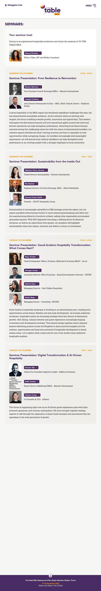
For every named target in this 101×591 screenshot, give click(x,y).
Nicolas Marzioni (32, 87)
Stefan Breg (30, 297)
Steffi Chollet (30, 381)
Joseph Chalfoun (32, 99)
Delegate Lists (15, 4)
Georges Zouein (31, 270)
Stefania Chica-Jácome (35, 170)
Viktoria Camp (31, 395)
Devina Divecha (31, 53)
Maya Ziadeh (30, 257)
